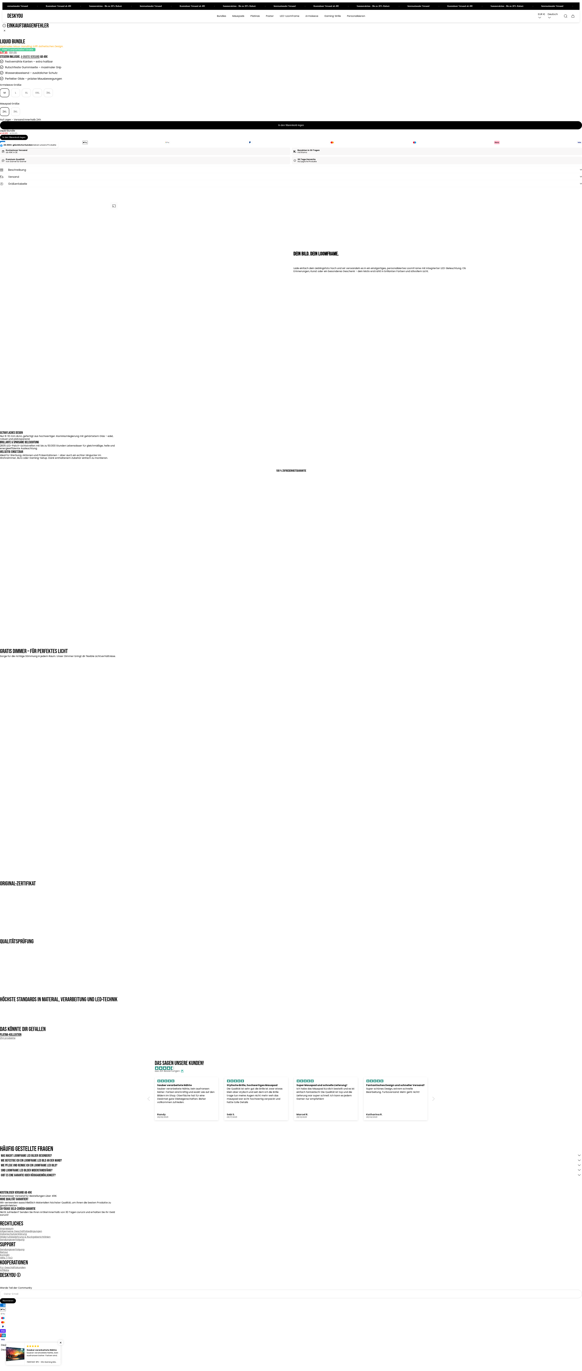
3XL (48, 92)
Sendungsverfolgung (12, 1239)
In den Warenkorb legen (291, 125)
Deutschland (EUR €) (14, 1349)
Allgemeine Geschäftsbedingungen (21, 1231)
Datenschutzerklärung (13, 1234)
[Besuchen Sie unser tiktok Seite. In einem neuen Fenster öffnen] (13, 1282)
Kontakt (5, 1255)
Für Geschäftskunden (13, 1267)
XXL (37, 92)
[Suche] (565, 16)
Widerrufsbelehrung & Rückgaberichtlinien (25, 1237)
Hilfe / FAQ (6, 1258)
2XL (5, 111)
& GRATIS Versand (30, 57)
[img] (292, 1068)
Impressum (6, 1228)
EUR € (541, 14)
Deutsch (553, 14)
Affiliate (4, 1270)
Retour (4, 1252)
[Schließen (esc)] (4, 31)
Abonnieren (7, 1300)
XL (26, 92)
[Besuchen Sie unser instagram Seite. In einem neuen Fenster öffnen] (3, 1282)
